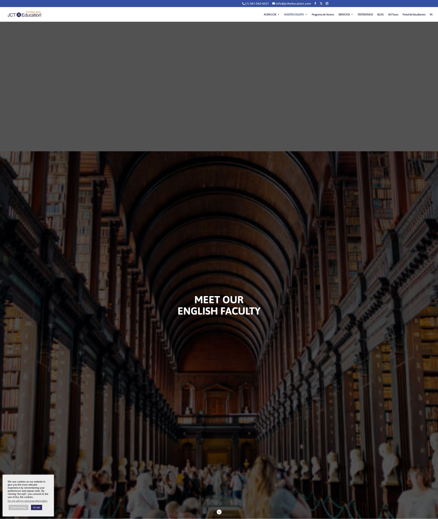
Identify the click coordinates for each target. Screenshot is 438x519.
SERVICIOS (344, 14)
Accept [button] (36, 507)
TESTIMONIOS (365, 14)
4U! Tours (393, 14)
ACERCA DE (270, 14)
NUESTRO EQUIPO (294, 14)
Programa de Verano (323, 14)
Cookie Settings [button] (18, 507)
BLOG (380, 14)
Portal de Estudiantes (414, 14)
